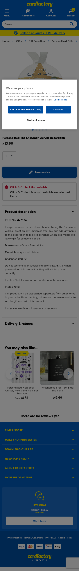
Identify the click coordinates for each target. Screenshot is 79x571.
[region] (39, 104)
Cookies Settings (36, 120)
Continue (58, 109)
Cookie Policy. (60, 99)
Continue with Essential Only (25, 109)
